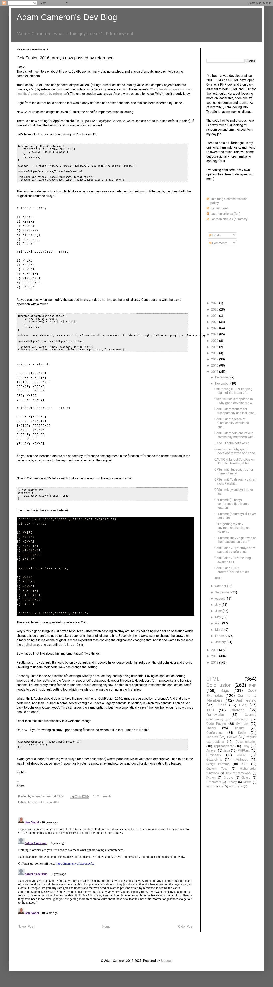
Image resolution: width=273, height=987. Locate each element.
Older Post (185, 926)
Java (226, 750)
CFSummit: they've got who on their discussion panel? (235, 540)
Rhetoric (238, 710)
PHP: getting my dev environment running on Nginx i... (232, 527)
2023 (215, 322)
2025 (215, 309)
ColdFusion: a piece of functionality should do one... (231, 423)
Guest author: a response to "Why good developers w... (234, 401)
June (219, 611)
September (223, 592)
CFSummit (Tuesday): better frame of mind (233, 471)
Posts (216, 235)
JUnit (221, 786)
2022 (215, 328)
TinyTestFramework (238, 773)
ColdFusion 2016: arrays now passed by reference (234, 550)
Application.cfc (223, 746)
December (222, 377)
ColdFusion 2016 (48, 802)
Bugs (224, 690)
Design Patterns (217, 764)
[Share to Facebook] (84, 797)
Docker (232, 737)
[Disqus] (105, 865)
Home (106, 926)
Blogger (166, 961)
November (222, 383)
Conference (214, 733)
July (218, 605)
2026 (215, 303)
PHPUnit (244, 750)
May (218, 617)
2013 (215, 656)
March (219, 630)
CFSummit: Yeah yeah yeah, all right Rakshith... (235, 481)
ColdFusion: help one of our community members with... (234, 435)
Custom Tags (216, 768)
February (221, 636)
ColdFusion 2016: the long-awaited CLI (233, 560)
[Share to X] (80, 797)
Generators (213, 782)
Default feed (219, 208)
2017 (215, 359)
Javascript (241, 719)
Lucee (221, 705)
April (218, 623)
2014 (215, 650)
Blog (243, 705)
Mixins (247, 782)
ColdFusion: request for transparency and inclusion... (235, 411)
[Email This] (72, 797)
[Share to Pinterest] (87, 797)
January (221, 642)
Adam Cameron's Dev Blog (67, 17)
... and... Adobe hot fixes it (231, 443)
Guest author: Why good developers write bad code (234, 451)
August (220, 598)
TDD (210, 710)
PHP (252, 685)
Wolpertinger (236, 786)
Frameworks (215, 715)
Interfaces (241, 759)
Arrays (32, 802)
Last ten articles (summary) (229, 219)
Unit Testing (246, 700)
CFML (213, 679)
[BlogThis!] (76, 797)
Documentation (245, 742)
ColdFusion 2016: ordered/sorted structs (232, 570)
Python (211, 777)
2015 (215, 372)
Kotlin (242, 733)
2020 (215, 341)
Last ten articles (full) (225, 214)
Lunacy (232, 782)
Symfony (242, 724)
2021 (215, 334)
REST (244, 764)
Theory (211, 728)
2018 (215, 353)
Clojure (245, 777)
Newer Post (26, 926)
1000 (218, 578)
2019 (215, 347)
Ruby (245, 746)
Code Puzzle (216, 724)
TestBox (212, 737)
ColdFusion (219, 685)
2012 (215, 662)
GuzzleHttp (214, 759)
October (221, 586)
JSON (241, 755)
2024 (215, 316)
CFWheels (213, 755)
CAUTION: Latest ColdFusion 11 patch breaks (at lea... (234, 461)
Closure (239, 728)
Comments (219, 243)
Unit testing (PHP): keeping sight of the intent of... (233, 391)
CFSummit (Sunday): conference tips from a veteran (231, 503)
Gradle (210, 786)
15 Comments (102, 796)
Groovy (228, 777)
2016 (215, 365)
